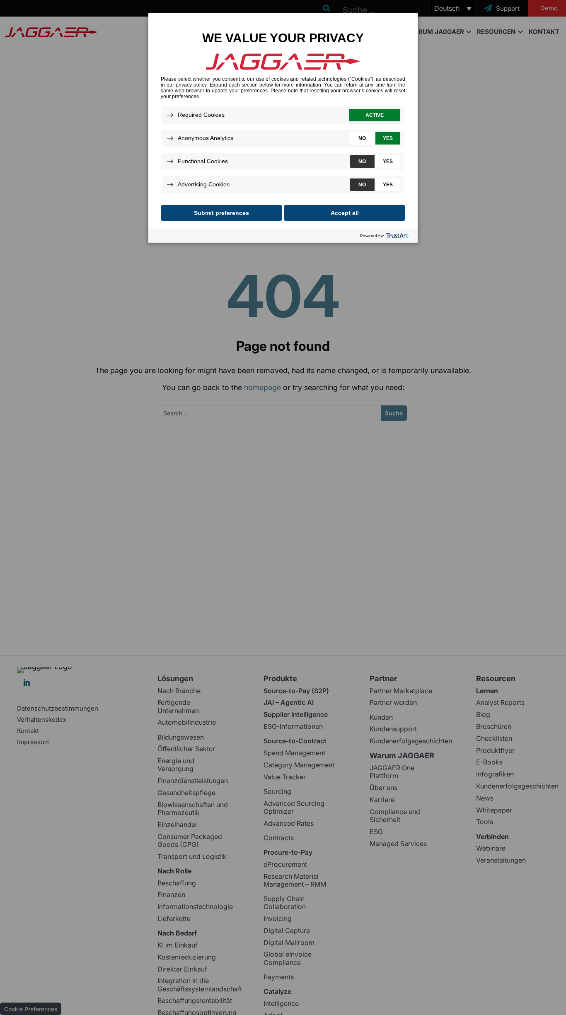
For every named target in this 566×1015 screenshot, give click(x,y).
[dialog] (283, 127)
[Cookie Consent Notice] (283, 128)
